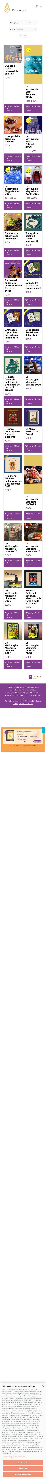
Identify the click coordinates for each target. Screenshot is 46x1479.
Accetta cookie (23, 1463)
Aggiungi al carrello (9, 109)
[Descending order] (35, 22)
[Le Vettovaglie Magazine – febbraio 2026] (33, 631)
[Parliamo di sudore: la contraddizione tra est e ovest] (13, 269)
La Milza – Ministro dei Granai (32, 431)
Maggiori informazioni (23, 1474)
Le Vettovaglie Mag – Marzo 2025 (12, 190)
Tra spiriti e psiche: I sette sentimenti (31, 237)
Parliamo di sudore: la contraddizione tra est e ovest (13, 285)
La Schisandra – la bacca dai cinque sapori (33, 284)
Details (18, 106)
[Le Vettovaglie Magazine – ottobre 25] (13, 532)
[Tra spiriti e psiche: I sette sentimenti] (33, 222)
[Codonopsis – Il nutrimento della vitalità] (33, 318)
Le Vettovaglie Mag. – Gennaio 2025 (32, 91)
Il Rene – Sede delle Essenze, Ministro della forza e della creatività (33, 597)
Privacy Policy (7, 1457)
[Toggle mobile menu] (41, 6)
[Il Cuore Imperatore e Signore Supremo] (13, 417)
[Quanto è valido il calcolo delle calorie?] (13, 54)
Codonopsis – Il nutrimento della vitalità (33, 332)
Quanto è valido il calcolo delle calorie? (12, 70)
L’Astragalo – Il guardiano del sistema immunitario (12, 334)
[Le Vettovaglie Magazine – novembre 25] (33, 532)
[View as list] (25, 35)
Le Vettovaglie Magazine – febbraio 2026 (32, 647)
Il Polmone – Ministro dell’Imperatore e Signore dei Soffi (13, 481)
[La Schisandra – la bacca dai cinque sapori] (33, 269)
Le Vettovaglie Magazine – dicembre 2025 (11, 595)
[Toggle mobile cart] (36, 6)
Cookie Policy (20, 1457)
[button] (43, 1386)
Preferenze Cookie (26, 704)
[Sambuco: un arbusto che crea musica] (13, 222)
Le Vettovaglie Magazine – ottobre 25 (11, 547)
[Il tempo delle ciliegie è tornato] (13, 125)
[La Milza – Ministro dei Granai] (33, 417)
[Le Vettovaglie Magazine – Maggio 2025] (33, 365)
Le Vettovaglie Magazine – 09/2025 (32, 500)
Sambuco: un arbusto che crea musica (12, 236)
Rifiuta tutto (23, 1468)
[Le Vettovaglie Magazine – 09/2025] (33, 474)
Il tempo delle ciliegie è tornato (12, 139)
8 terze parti (13, 1389)
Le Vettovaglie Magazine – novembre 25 (32, 547)
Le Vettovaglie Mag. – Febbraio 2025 (32, 141)
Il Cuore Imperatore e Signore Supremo (12, 433)
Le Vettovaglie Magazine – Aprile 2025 (32, 190)
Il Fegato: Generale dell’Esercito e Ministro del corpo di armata (12, 383)
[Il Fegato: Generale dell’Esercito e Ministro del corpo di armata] (13, 365)
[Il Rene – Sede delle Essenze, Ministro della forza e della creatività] (33, 579)
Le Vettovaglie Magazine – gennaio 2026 (11, 647)
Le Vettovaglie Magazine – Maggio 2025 (33, 381)
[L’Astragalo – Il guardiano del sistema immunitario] (13, 318)
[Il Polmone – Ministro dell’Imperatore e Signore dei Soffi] (13, 464)
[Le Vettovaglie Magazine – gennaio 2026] (13, 631)
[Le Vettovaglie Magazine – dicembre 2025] (13, 579)
